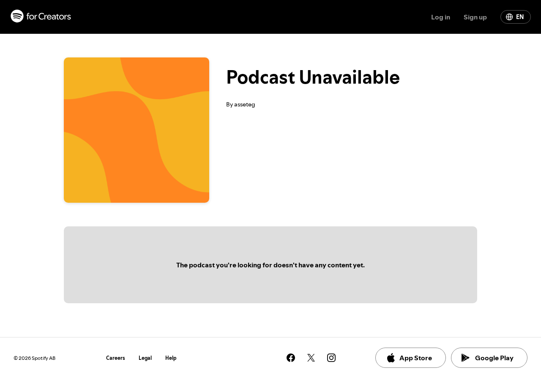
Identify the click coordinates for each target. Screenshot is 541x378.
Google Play (494, 357)
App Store (415, 357)
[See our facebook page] (291, 358)
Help (171, 358)
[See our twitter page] (311, 358)
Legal (145, 358)
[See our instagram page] (331, 358)
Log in (440, 17)
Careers (115, 358)
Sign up (475, 17)
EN (520, 17)
